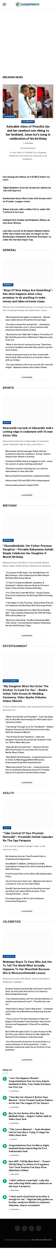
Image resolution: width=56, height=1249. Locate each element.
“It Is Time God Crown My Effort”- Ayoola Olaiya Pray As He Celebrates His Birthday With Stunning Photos (29, 595)
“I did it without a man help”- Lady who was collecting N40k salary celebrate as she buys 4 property (30, 1183)
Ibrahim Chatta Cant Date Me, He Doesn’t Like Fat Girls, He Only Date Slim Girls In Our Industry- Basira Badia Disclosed (28, 991)
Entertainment (11, 681)
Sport (7, 423)
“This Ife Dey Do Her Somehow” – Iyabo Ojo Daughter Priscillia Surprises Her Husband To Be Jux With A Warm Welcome (28, 739)
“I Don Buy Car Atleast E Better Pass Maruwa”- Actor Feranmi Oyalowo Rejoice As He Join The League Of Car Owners (31, 1100)
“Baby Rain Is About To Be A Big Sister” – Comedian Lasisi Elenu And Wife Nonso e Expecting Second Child (29, 1011)
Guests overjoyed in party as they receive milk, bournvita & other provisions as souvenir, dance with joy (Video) (27, 357)
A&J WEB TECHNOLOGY (41, 1240)
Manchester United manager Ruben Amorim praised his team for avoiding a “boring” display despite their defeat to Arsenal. (27, 454)
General (8, 285)
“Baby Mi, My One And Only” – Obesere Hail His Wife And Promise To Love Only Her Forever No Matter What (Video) (27, 750)
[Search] (52, 4)
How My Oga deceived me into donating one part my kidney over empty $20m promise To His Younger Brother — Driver (27, 891)
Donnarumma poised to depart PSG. (22, 485)
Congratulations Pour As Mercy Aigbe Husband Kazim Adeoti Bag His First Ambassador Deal (29, 1148)
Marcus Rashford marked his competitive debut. (27, 476)
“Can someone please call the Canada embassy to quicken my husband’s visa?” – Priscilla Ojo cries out (28, 1001)
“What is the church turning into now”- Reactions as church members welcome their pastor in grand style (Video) (28, 347)
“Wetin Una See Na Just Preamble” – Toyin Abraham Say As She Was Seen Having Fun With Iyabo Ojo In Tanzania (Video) (29, 719)
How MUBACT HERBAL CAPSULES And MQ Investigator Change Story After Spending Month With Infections (28, 866)
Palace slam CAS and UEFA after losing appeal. (27, 480)
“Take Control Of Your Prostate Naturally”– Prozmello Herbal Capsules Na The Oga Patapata (28, 837)
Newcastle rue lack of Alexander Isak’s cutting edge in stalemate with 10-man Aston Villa (28, 431)
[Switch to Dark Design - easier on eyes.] (48, 4)
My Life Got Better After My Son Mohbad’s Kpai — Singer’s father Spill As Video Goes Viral (30, 1116)
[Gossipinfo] (28, 4)
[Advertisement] (28, 44)
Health (7, 828)
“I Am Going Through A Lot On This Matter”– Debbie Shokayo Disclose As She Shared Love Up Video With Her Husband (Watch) (29, 729)
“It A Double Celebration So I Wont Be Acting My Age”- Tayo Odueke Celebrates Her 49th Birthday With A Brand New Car (28, 613)
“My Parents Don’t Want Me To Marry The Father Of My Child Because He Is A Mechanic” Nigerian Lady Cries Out (29, 337)
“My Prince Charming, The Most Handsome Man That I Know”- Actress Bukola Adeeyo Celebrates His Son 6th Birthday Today (28, 623)
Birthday (8, 540)
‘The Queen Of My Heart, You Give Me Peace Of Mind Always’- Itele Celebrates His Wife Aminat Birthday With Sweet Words (27, 575)
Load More (26, 377)
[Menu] (4, 4)
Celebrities (9, 117)
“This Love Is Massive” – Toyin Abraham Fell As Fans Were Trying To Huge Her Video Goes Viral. (29, 1132)
